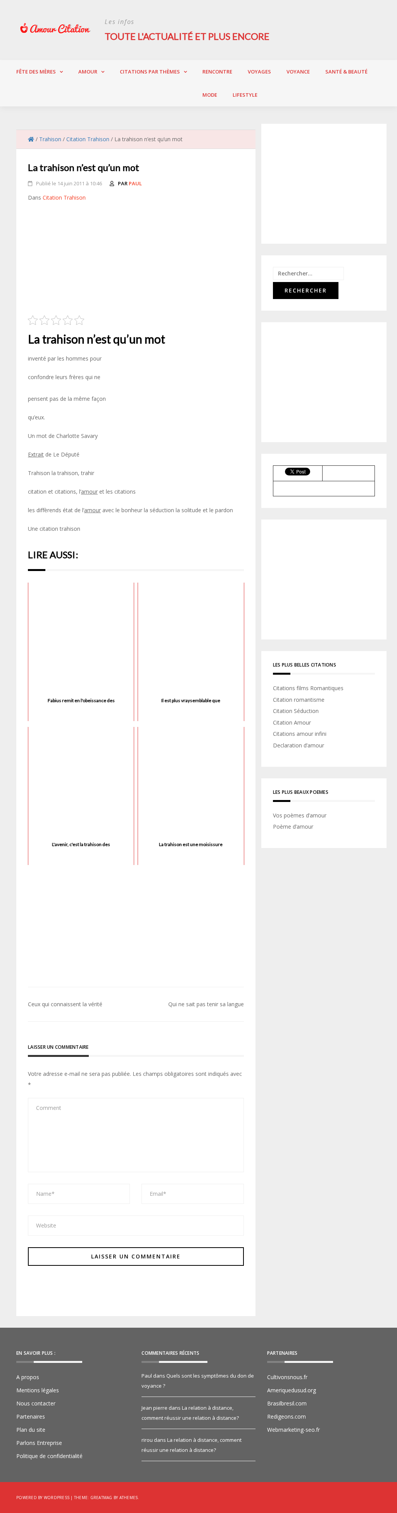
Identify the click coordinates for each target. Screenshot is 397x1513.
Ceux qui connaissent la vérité (65, 1004)
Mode (209, 94)
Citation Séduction (296, 711)
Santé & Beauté (346, 71)
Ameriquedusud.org (291, 1390)
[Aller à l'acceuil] (31, 139)
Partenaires (30, 1416)
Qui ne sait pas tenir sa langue (206, 1004)
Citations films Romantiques (308, 688)
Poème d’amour (293, 826)
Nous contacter (35, 1403)
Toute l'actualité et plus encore (187, 36)
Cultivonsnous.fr (287, 1377)
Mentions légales (37, 1390)
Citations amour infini (299, 733)
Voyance (298, 71)
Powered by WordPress (42, 1497)
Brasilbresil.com (287, 1403)
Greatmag (101, 1497)
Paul (135, 183)
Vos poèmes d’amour (299, 815)
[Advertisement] (136, 261)
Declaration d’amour (298, 745)
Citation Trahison (64, 197)
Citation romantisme (299, 699)
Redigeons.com (286, 1416)
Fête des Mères (36, 71)
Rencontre (217, 71)
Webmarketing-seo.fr (293, 1429)
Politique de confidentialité (49, 1456)
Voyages (259, 71)
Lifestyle (245, 94)
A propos (27, 1377)
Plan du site (30, 1429)
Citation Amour (292, 722)
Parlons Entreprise (39, 1442)
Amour (87, 71)
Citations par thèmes (150, 71)
